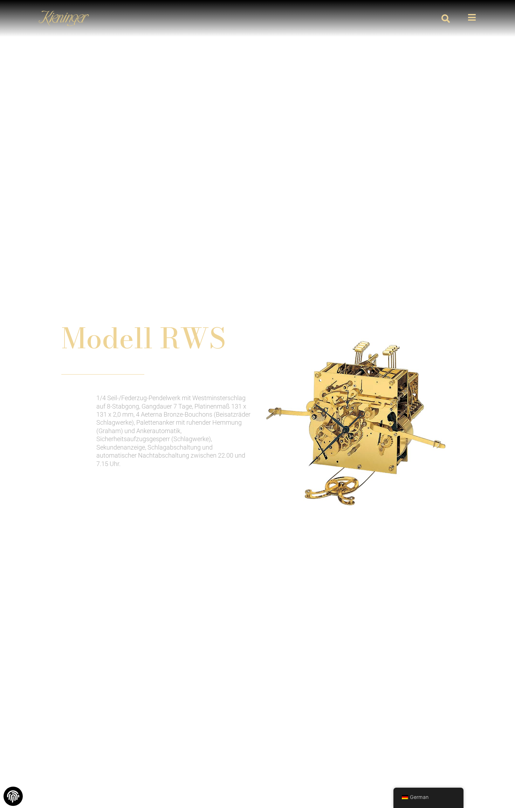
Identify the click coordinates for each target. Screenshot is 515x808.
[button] (446, 19)
